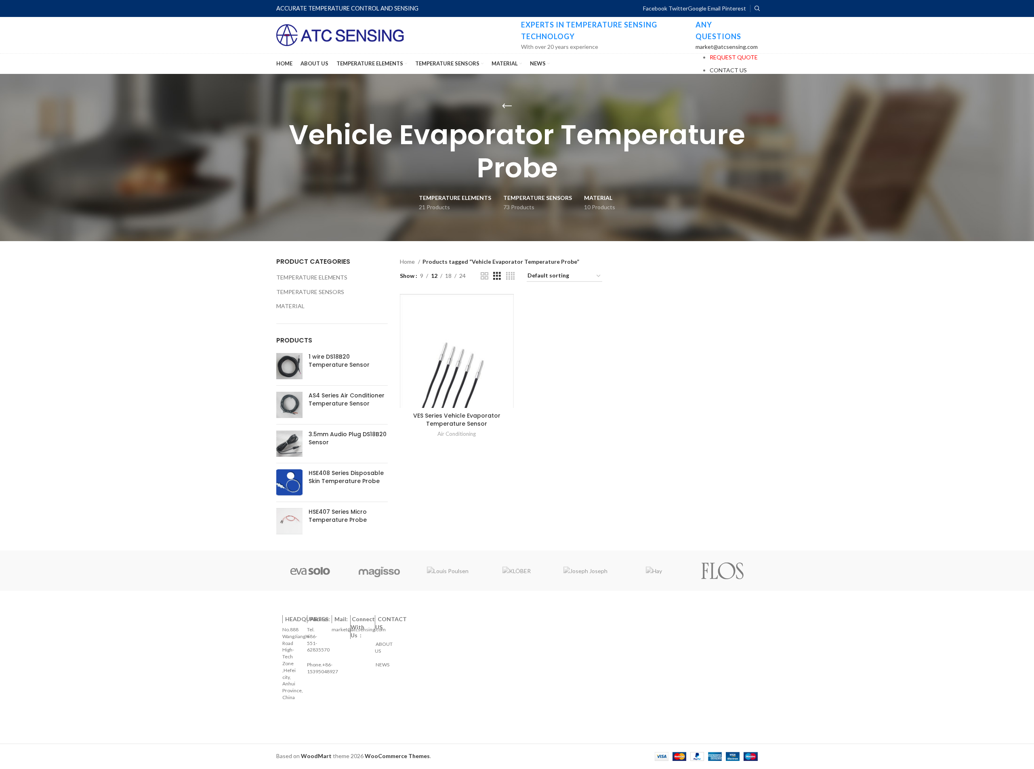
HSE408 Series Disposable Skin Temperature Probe (346, 477)
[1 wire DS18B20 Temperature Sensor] (289, 366)
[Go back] (507, 106)
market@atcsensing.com (727, 46)
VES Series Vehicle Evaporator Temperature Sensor (456, 420)
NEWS (382, 661)
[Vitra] (310, 570)
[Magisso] (379, 570)
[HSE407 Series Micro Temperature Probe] (289, 521)
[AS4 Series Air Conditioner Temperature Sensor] (289, 405)
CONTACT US (728, 70)
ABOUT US (384, 644)
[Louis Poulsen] (448, 571)
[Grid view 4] (510, 276)
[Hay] (654, 571)
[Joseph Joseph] (585, 571)
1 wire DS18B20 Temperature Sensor (339, 361)
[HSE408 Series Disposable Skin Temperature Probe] (289, 482)
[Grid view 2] (484, 276)
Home (408, 261)
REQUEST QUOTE (734, 57)
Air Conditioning (456, 434)
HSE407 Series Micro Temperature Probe (338, 516)
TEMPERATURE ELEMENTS (311, 277)
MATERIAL (290, 306)
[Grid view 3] (497, 276)
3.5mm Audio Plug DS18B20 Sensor (348, 438)
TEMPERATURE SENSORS (310, 291)
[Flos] (722, 570)
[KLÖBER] (516, 571)
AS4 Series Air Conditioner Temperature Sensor (347, 400)
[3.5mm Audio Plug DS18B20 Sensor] (289, 444)
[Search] (756, 8)
